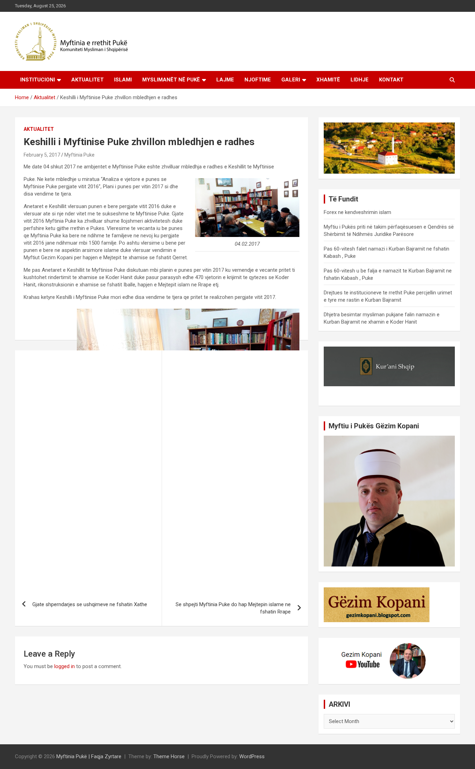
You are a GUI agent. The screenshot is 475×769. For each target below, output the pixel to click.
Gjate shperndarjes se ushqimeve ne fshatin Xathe (89, 604)
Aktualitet (87, 80)
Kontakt (391, 80)
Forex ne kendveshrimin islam (357, 212)
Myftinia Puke (79, 155)
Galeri (290, 80)
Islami (123, 80)
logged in (64, 666)
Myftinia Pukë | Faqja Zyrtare (88, 756)
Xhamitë (328, 80)
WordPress (252, 756)
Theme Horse (169, 756)
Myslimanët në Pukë (171, 80)
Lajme (225, 80)
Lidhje (360, 80)
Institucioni (37, 80)
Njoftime (257, 80)
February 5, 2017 (42, 155)
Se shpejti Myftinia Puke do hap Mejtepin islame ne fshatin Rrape (233, 608)
